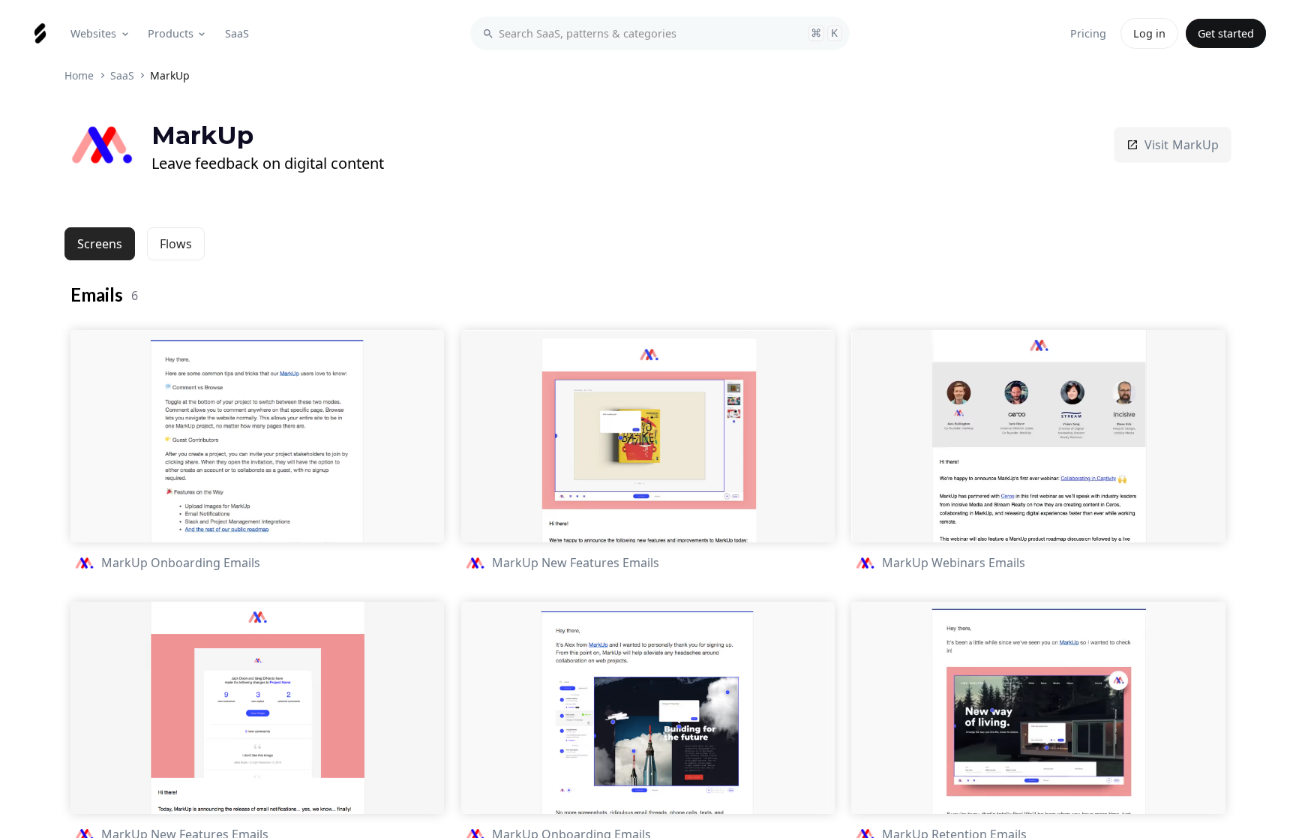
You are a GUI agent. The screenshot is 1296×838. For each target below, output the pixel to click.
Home (79, 75)
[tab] (99, 243)
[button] (101, 33)
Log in (1149, 33)
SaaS (122, 75)
